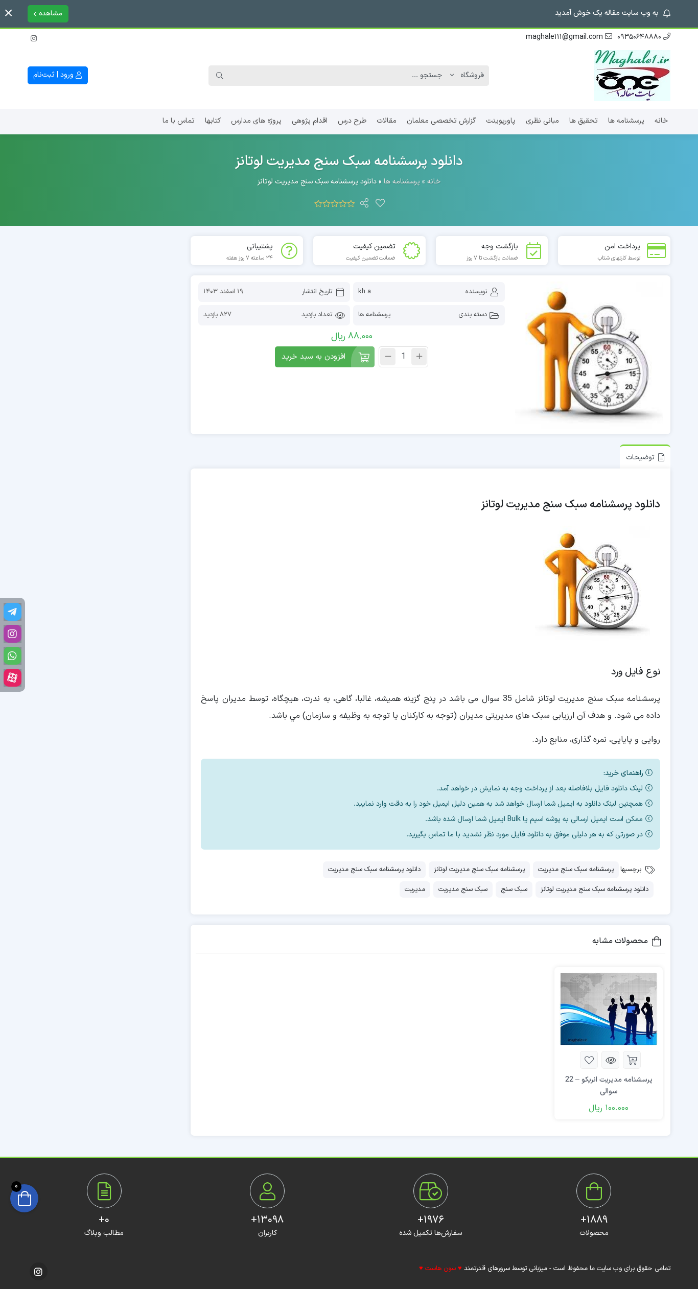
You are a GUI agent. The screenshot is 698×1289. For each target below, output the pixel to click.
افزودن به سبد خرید (313, 357)
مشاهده (49, 13)
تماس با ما (178, 120)
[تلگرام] (12, 612)
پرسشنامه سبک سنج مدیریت (576, 869)
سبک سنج (514, 889)
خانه (661, 120)
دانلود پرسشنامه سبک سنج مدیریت (374, 869)
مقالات (387, 120)
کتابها (213, 120)
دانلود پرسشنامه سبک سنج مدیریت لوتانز (594, 889)
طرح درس (352, 120)
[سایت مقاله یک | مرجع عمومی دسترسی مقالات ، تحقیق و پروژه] (632, 75)
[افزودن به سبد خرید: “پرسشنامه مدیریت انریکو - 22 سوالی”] (631, 1059)
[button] (8, 13)
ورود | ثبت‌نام (54, 74)
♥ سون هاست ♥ (440, 1268)
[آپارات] (12, 678)
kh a (364, 292)
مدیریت (415, 889)
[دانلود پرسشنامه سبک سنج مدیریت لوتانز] (589, 356)
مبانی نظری (542, 120)
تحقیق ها (583, 120)
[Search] (219, 75)
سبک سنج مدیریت (462, 889)
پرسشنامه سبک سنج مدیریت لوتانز (479, 869)
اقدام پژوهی (310, 120)
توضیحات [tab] (640, 457)
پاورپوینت (501, 120)
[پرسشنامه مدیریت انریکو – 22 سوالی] (609, 1009)
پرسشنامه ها (626, 120)
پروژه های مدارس (256, 120)
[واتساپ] (12, 656)
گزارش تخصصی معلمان (441, 120)
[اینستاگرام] (34, 37)
